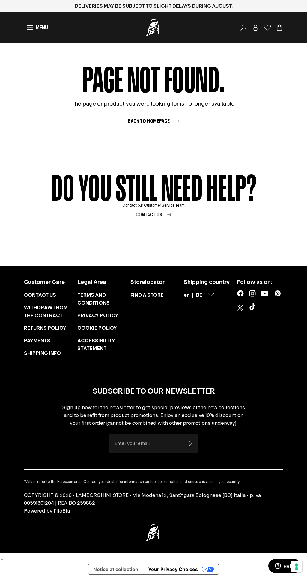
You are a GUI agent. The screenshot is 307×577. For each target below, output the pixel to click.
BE (199, 295)
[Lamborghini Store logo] (153, 27)
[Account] (255, 27)
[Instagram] (252, 293)
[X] (240, 308)
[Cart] (279, 27)
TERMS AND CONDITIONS (93, 298)
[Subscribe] (190, 443)
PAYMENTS (37, 340)
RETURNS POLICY (45, 328)
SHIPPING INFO (42, 353)
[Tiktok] (253, 308)
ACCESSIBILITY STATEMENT (96, 344)
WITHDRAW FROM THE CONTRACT (46, 311)
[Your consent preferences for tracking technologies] (296, 566)
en (187, 295)
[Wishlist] (267, 27)
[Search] (243, 27)
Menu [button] (42, 27)
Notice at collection (115, 569)
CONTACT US (40, 295)
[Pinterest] (277, 293)
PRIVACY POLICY (97, 315)
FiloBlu (62, 510)
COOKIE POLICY (97, 328)
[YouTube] (264, 293)
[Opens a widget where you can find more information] (284, 566)
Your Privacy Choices (173, 569)
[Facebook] (240, 293)
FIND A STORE (147, 295)
